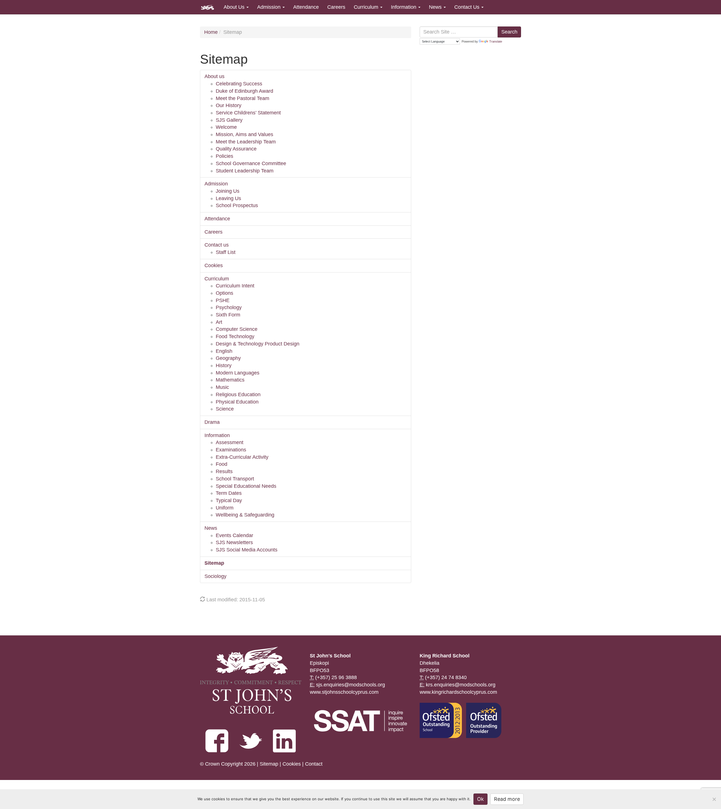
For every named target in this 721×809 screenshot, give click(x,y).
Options (224, 293)
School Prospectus (237, 205)
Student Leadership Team (244, 171)
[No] (714, 799)
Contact (313, 764)
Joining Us (227, 191)
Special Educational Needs (246, 486)
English (224, 351)
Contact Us (467, 7)
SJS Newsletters (234, 542)
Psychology (229, 307)
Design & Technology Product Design (257, 344)
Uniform (224, 508)
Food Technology (235, 336)
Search (509, 32)
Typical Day (229, 500)
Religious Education (238, 394)
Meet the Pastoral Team (242, 98)
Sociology (215, 576)
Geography (228, 358)
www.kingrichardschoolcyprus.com (458, 692)
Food (221, 464)
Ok (480, 799)
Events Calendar (234, 535)
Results (224, 471)
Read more (507, 799)
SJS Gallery (229, 120)
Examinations (231, 450)
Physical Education (237, 402)
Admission (269, 7)
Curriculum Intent (235, 286)
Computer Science (236, 329)
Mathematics (230, 380)
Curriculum (367, 7)
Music (222, 387)
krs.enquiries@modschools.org (460, 685)
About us (214, 76)
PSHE (223, 300)
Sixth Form (228, 315)
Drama (212, 422)
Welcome (226, 127)
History (224, 365)
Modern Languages (237, 373)
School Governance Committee (251, 163)
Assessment (229, 442)
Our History (228, 105)
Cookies (213, 265)
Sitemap (214, 563)
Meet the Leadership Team (246, 142)
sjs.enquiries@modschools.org (350, 685)
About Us (235, 7)
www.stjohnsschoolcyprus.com (344, 692)
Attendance (306, 7)
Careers (336, 7)
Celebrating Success (239, 84)
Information (404, 7)
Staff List (225, 252)
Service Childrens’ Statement (248, 113)
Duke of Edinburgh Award (244, 91)
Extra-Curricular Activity (242, 457)
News (436, 7)
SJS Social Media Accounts (246, 550)
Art (219, 322)
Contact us (216, 245)
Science (225, 409)
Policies (224, 156)
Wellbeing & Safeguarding (245, 515)
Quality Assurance (236, 149)
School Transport (235, 479)
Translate (495, 41)
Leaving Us (228, 198)
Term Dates (229, 493)
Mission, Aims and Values (244, 134)
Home (211, 32)
